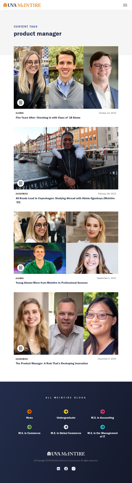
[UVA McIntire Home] (66, 454)
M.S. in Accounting (102, 417)
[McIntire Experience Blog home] (22, 5)
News (29, 417)
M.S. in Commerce (29, 433)
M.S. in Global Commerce (66, 433)
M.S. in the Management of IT (102, 434)
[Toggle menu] (125, 5)
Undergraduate (66, 417)
